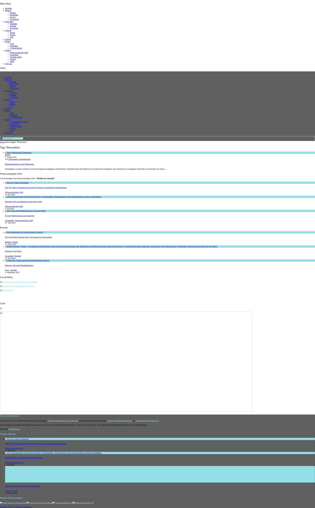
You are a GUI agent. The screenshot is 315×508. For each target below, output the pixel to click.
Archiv (10, 507)
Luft (11, 37)
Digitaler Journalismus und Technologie (63, 421)
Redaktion (3, 507)
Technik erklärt (16, 57)
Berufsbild (14, 15)
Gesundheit (14, 19)
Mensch (8, 10)
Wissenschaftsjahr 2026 (19, 53)
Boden (12, 33)
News (7, 270)
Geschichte (14, 55)
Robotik (13, 26)
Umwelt (8, 30)
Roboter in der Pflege (13, 251)
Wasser (12, 35)
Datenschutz (27, 507)
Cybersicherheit (16, 48)
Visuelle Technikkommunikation (119, 421)
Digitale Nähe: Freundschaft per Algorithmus (22, 486)
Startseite (8, 8)
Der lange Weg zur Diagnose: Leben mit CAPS (23, 202)
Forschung (14, 28)
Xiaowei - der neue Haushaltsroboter (19, 265)
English (13, 59)
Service (13, 17)
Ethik (12, 61)
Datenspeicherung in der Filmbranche (19, 164)
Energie (8, 39)
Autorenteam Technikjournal (19, 159)
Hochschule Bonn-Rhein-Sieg (147, 421)
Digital (7, 42)
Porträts (13, 13)
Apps (12, 44)
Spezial (8, 50)
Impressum (18, 507)
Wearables (14, 46)
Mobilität (13, 24)
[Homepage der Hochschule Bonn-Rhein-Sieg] (1, 308)
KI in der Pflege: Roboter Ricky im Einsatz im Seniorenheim (28, 237)
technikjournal (14, 429)
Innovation (9, 22)
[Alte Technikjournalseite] (126, 411)
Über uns (8, 64)
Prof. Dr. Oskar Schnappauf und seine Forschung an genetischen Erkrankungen (36, 188)
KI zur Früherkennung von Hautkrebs (19, 216)
